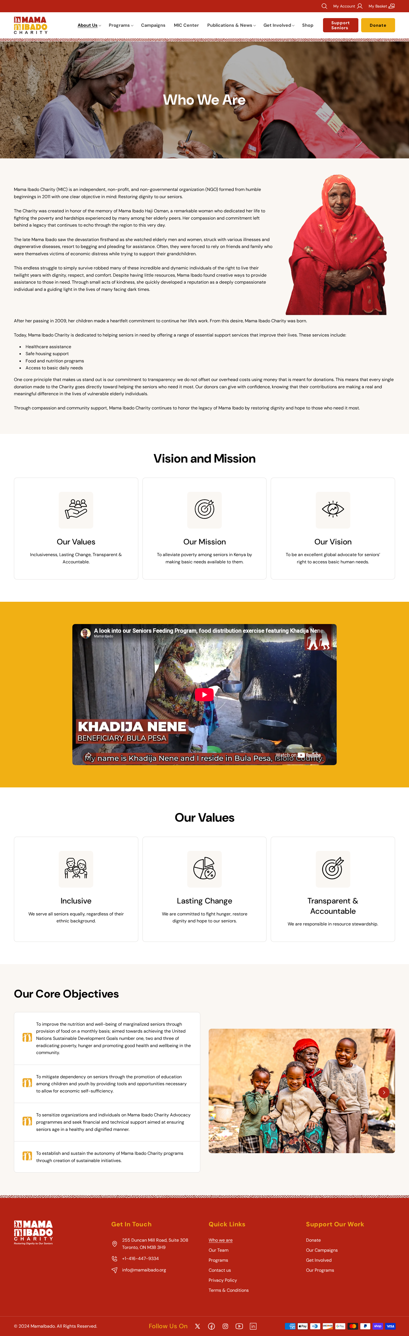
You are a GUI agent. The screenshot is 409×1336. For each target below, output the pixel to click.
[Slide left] (219, 1092)
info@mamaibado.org (144, 1270)
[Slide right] (384, 1092)
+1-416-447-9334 (140, 1258)
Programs (218, 1260)
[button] (89, 25)
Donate (378, 25)
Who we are (221, 1240)
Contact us (220, 1270)
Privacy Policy (223, 1280)
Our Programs (320, 1270)
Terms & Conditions (229, 1290)
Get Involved (319, 1260)
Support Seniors (340, 25)
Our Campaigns (322, 1250)
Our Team (218, 1250)
